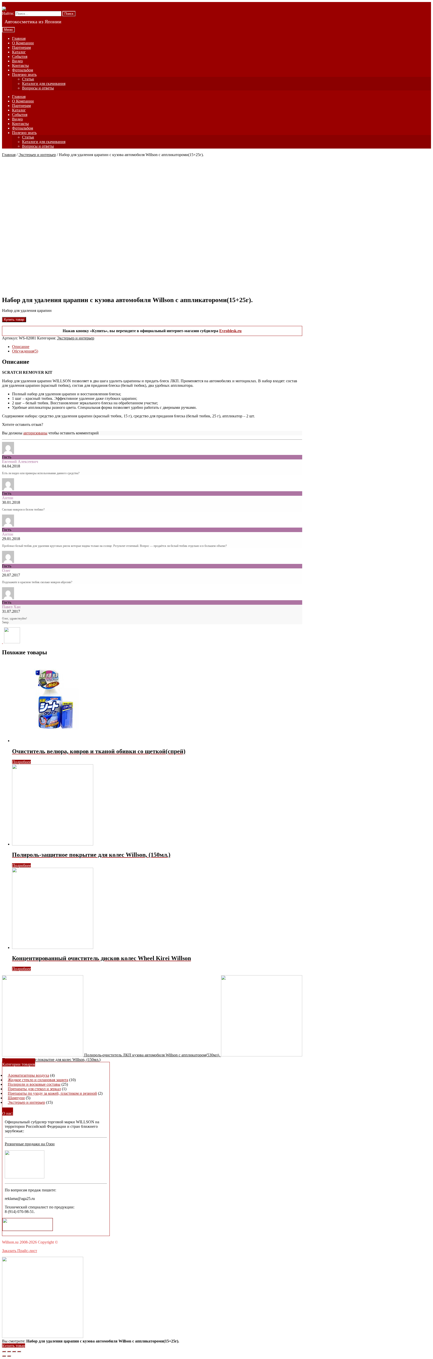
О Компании (23, 43)
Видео (17, 61)
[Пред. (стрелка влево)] (4, 1356)
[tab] (157, 346)
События (19, 56)
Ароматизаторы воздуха (28, 1075)
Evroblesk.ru (230, 331)
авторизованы (35, 433)
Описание (20, 346)
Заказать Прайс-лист (19, 1251)
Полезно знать (24, 74)
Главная (19, 38)
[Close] (2, 642)
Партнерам (21, 47)
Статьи (28, 79)
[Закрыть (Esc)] (4, 1351)
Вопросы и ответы (38, 88)
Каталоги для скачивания (43, 83)
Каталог (19, 52)
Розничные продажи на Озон (30, 1144)
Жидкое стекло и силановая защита (38, 1080)
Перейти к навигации (20, 4)
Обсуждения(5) (25, 351)
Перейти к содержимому (61, 4)
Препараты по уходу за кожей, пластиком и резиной (52, 1093)
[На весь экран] (14, 1351)
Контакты (20, 65)
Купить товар (14, 319)
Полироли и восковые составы (34, 1084)
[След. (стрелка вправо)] (9, 1356)
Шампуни (16, 1098)
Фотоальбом (22, 70)
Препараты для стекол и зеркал (34, 1089)
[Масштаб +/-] (19, 1351)
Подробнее (21, 762)
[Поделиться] (9, 1351)
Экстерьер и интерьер (37, 155)
